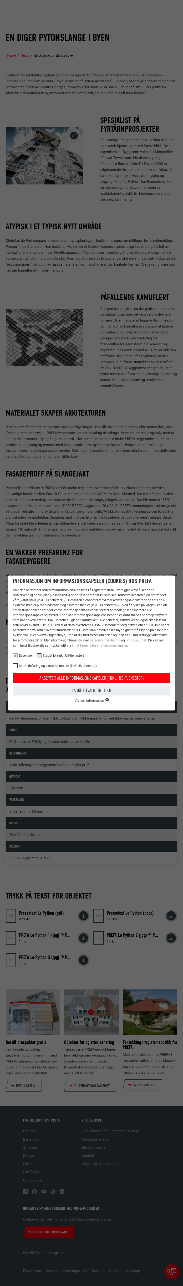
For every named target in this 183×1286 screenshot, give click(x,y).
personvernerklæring (105, 640)
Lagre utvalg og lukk (91, 690)
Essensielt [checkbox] (26, 655)
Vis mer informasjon (90, 700)
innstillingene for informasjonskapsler (99, 645)
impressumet (136, 640)
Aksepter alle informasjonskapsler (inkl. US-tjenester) (91, 678)
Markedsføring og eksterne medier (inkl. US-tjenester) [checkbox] (58, 666)
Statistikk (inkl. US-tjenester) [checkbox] (63, 655)
